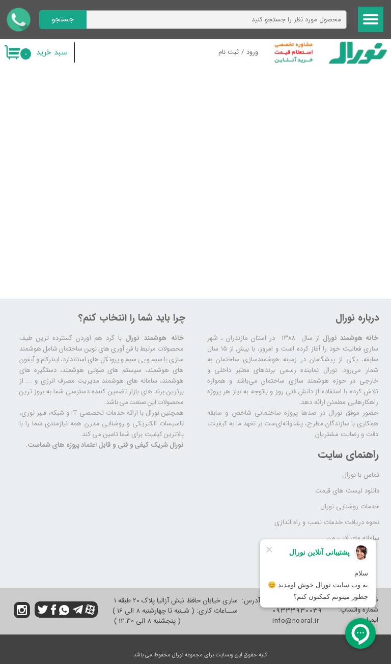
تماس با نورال (360, 475)
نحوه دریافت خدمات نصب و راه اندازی (326, 522)
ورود (252, 52)
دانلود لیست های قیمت (347, 490)
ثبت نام (228, 52)
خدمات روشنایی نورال (349, 506)
